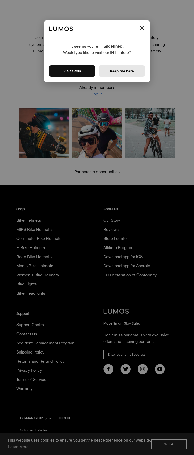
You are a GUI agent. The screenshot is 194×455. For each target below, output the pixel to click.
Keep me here (122, 71)
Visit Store (72, 71)
